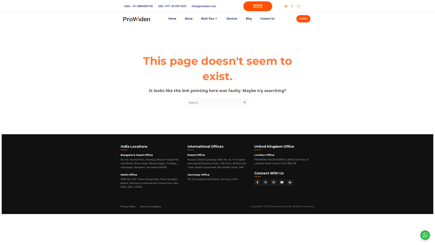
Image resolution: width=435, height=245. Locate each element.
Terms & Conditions (150, 206)
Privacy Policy (128, 206)
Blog (249, 18)
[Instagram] (274, 182)
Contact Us (267, 18)
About (189, 18)
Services (232, 18)
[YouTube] (282, 182)
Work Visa (207, 18)
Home (172, 18)
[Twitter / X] (266, 182)
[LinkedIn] (290, 182)
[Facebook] (257, 182)
